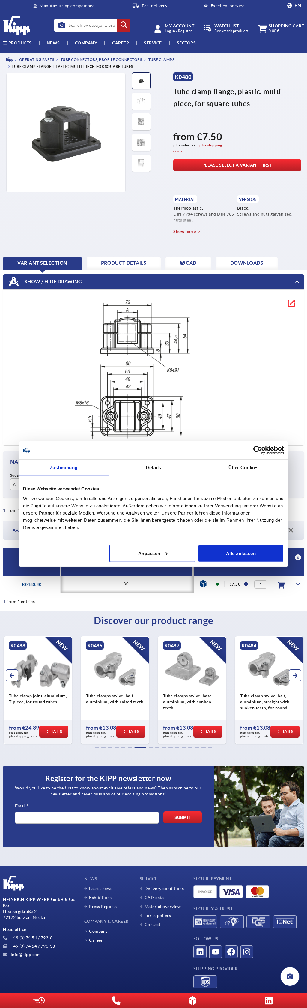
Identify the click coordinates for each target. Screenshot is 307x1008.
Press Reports (103, 906)
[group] (38, 690)
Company (86, 43)
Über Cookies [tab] (243, 467)
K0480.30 (31, 584)
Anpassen (149, 553)
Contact (153, 924)
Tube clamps (161, 60)
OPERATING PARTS (36, 60)
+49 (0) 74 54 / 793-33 (32, 946)
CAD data (154, 897)
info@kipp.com (25, 954)
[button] (97, 747)
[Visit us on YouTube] (215, 951)
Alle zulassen (241, 553)
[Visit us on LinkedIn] (200, 951)
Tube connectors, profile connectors (101, 60)
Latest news (100, 888)
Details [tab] (153, 467)
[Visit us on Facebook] (231, 951)
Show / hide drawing (52, 281)
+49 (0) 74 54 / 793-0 (31, 937)
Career (120, 43)
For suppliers (158, 915)
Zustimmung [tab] (64, 467)
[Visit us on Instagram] (246, 951)
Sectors (186, 43)
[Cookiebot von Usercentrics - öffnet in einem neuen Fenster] (257, 450)
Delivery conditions (164, 888)
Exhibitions (100, 897)
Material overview (163, 906)
